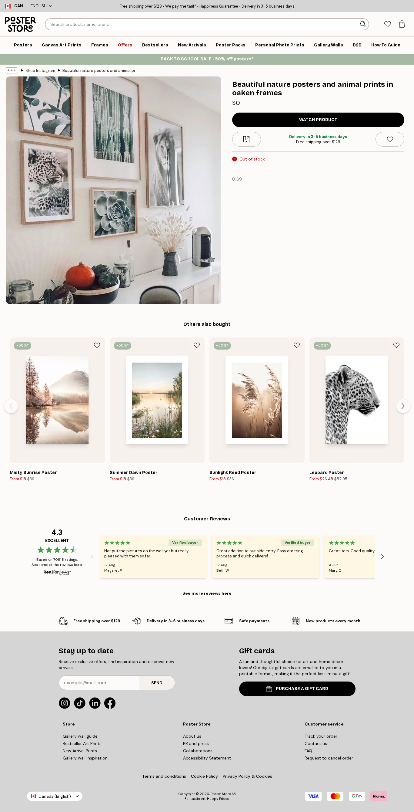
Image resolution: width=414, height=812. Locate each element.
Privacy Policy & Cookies (247, 776)
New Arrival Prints (80, 750)
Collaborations (197, 750)
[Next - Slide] (403, 406)
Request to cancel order (329, 758)
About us (192, 736)
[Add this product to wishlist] (390, 139)
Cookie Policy (204, 776)
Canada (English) (54, 796)
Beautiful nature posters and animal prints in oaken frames (98, 70)
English (39, 5)
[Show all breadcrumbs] (11, 70)
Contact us (316, 743)
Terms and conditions (164, 776)
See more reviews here (207, 593)
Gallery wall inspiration (85, 758)
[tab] (387, 24)
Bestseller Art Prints (82, 743)
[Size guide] (246, 139)
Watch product (318, 119)
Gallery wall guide (80, 736)
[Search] (363, 24)
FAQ (308, 750)
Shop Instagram (40, 70)
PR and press (196, 743)
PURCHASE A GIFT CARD (302, 688)
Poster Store (221, 794)
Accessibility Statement (207, 758)
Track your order (321, 736)
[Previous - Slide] (11, 406)
